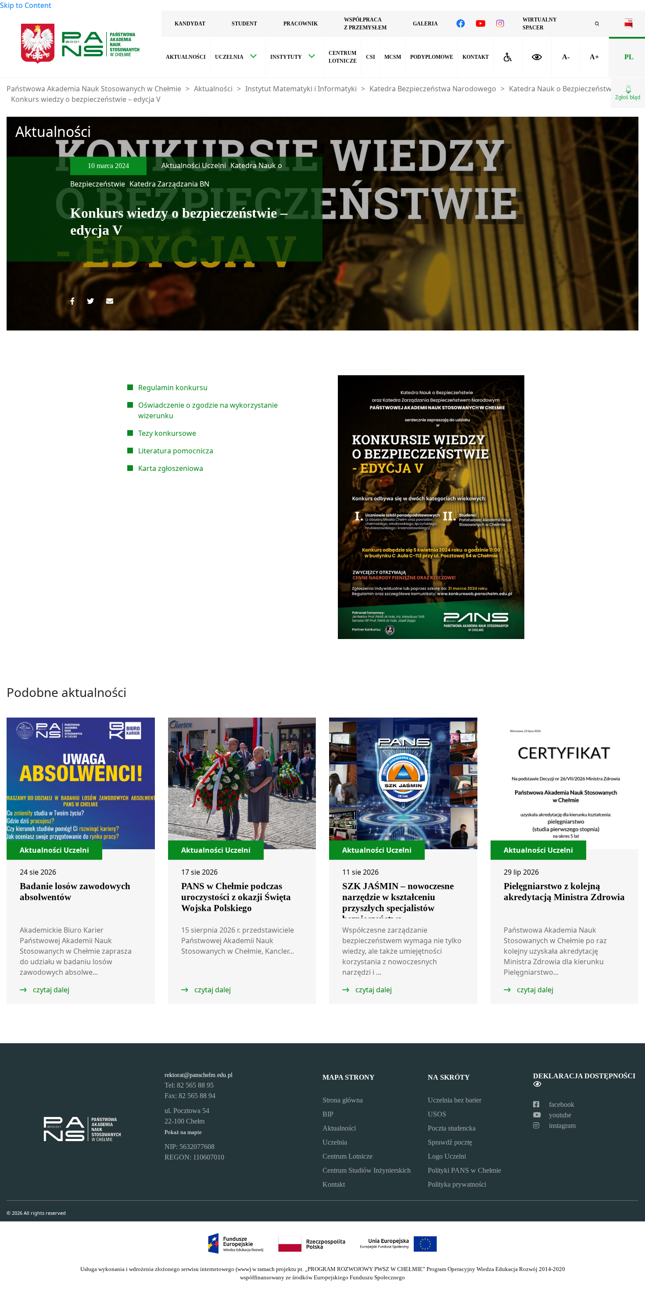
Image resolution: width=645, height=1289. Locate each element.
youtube (559, 1115)
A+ (594, 57)
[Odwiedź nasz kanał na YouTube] (480, 24)
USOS (437, 1114)
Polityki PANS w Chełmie (464, 1170)
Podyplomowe (431, 57)
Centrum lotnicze (343, 57)
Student (244, 24)
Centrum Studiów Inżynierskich (366, 1170)
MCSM (392, 57)
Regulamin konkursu (173, 387)
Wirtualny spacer (540, 24)
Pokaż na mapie (183, 1132)
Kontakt (475, 57)
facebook (560, 1104)
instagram (561, 1125)
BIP (327, 1114)
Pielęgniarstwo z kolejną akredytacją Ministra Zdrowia (564, 891)
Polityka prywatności (457, 1184)
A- (566, 57)
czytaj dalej (50, 990)
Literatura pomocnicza (175, 451)
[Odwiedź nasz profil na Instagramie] (500, 24)
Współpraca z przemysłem (365, 24)
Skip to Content (25, 5)
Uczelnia (229, 57)
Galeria (425, 24)
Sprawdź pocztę (450, 1142)
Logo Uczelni (447, 1156)
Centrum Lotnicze (347, 1156)
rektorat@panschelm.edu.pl (199, 1074)
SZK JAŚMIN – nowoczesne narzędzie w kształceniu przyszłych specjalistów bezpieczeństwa (398, 902)
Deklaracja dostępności (584, 1076)
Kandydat (190, 24)
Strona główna (342, 1100)
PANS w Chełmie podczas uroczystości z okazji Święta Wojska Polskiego (236, 897)
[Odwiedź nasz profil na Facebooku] (460, 24)
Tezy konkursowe (167, 433)
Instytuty (286, 57)
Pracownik (300, 24)
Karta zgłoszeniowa (170, 468)
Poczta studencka (452, 1128)
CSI (370, 57)
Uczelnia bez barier (454, 1100)
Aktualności (186, 57)
